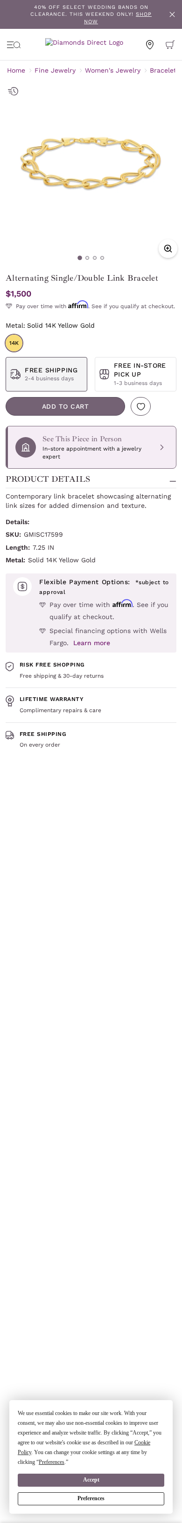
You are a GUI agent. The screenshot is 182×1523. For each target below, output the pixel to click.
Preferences (91, 1498)
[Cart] (170, 45)
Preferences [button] (51, 1462)
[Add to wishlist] (141, 406)
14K (14, 343)
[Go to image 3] (95, 258)
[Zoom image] (168, 248)
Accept (91, 1479)
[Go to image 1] (79, 258)
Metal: (50, 325)
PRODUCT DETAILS (48, 479)
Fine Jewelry (55, 70)
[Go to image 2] (87, 258)
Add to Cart (65, 406)
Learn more (91, 643)
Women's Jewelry (112, 70)
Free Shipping (51, 370)
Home (16, 70)
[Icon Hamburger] (14, 45)
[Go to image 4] (102, 258)
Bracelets (165, 70)
